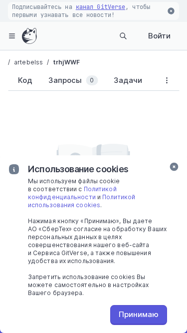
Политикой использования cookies (81, 201)
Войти (159, 35)
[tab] (23, 80)
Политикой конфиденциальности (72, 193)
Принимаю (139, 314)
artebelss (28, 62)
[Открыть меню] (12, 36)
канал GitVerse (100, 7)
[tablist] (81, 82)
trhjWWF (66, 62)
